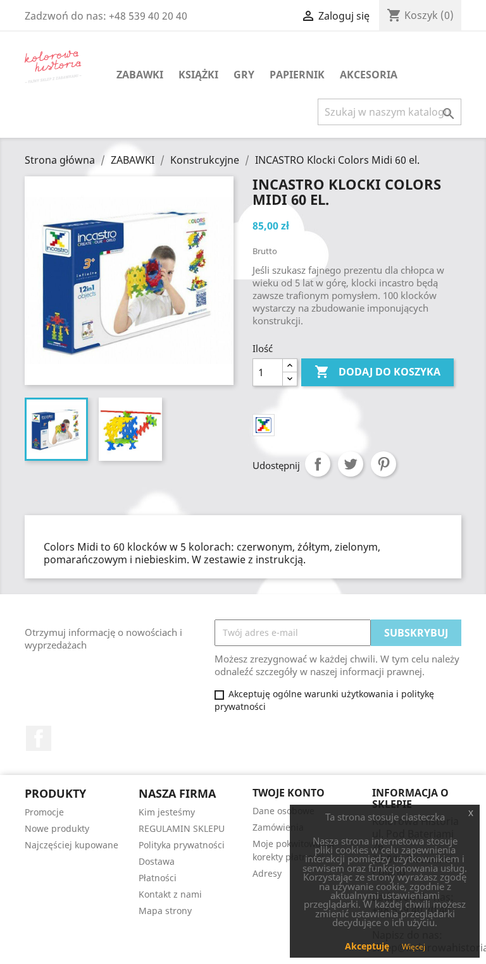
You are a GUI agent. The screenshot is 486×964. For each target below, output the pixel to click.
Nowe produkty (57, 828)
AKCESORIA (368, 75)
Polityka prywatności (182, 845)
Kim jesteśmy (167, 812)
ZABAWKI (139, 75)
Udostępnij (317, 464)
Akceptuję (367, 946)
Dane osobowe (283, 811)
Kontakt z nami (170, 894)
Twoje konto (288, 793)
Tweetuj (350, 464)
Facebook (38, 738)
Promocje (44, 812)
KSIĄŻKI (198, 75)
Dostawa (157, 861)
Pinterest (383, 464)
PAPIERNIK (297, 75)
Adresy (267, 873)
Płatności (158, 878)
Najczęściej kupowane (71, 845)
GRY (244, 75)
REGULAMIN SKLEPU (182, 828)
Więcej (413, 946)
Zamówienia (278, 827)
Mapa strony (165, 911)
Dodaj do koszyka (377, 371)
